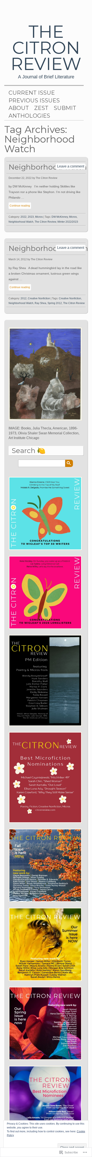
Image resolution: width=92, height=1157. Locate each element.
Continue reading (20, 205)
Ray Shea (40, 303)
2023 (31, 216)
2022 (24, 216)
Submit (65, 108)
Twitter (66, 9)
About (19, 108)
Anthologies (29, 116)
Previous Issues (34, 100)
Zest (41, 108)
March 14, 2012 (18, 259)
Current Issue (32, 93)
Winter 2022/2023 (67, 221)
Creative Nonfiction (39, 298)
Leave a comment (70, 166)
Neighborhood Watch (21, 221)
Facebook (80, 9)
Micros (39, 216)
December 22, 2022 (20, 177)
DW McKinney (60, 216)
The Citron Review (46, 47)
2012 (24, 298)
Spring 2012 (54, 303)
